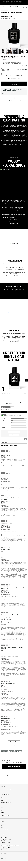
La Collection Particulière (6, 815)
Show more (24, 65)
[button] (24, 7)
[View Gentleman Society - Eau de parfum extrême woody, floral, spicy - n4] (21, 51)
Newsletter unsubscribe (6, 802)
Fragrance (3, 810)
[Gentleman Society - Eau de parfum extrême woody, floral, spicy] (14, 34)
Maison (2, 824)
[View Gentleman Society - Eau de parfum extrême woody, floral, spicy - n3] (15, 51)
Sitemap (2, 858)
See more (4, 93)
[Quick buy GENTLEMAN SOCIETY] (25, 393)
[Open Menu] (1, 6)
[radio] (3, 69)
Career (2, 825)
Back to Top (13, 745)
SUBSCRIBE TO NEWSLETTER (14, 766)
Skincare (3, 814)
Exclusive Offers (4, 829)
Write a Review (14, 412)
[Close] (26, 2)
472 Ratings (13, 18)
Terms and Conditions (5, 842)
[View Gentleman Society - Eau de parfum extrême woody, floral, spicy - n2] (9, 51)
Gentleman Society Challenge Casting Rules (10, 845)
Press (2, 827)
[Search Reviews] (25, 439)
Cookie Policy (4, 840)
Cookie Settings (6, 848)
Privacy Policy (4, 837)
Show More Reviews (14, 741)
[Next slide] (26, 380)
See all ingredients (14, 223)
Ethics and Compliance (5, 847)
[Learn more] (13, 74)
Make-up (3, 812)
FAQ (2, 797)
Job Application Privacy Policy (7, 839)
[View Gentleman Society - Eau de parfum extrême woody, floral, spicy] (3, 51)
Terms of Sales (4, 844)
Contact (2, 799)
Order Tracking (4, 800)
